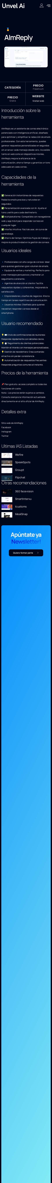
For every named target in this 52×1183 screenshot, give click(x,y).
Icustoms (21, 506)
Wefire (19, 454)
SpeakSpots (22, 462)
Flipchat (20, 477)
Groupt (19, 470)
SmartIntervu (23, 499)
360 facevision (24, 491)
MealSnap (21, 514)
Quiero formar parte (23, 552)
